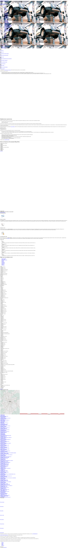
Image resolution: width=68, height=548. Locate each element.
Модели (3, 543)
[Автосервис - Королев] (42, 414)
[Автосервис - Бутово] (44, 414)
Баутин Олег (5, 547)
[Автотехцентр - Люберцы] (63, 414)
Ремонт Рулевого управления (3, 60)
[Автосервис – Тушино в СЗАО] (56, 414)
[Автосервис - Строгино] (25, 414)
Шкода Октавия (6, 12)
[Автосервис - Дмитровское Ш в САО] (57, 414)
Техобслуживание (2, 68)
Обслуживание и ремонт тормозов (4, 53)
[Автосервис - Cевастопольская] (45, 414)
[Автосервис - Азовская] (52, 414)
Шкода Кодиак (6, 14)
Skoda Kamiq (6, 17)
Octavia (5, 32)
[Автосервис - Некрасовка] (26, 414)
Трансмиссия (3, 263)
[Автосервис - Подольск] (49, 414)
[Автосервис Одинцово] (21, 414)
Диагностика (6, 19)
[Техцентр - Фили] (20, 414)
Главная (3, 542)
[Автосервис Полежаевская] (24, 414)
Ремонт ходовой (2, 65)
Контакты (4, 37)
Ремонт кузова (3, 259)
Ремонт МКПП (6, 21)
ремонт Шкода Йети (6, 139)
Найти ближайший (2, 212)
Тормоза (3, 264)
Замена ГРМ (6, 20)
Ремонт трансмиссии (7, 27)
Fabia (5, 36)
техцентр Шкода (13, 126)
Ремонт (2, 544)
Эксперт (6, 11)
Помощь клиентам (2, 3)
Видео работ (6, 10)
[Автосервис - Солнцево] (60, 414)
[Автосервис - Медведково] (54, 414)
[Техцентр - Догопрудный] (37, 414)
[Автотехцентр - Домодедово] (40, 414)
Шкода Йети (3, 47)
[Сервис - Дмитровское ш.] (61, 414)
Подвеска (3, 260)
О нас (3, 7)
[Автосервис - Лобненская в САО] (46, 414)
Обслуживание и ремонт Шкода (5, 46)
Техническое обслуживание (8, 30)
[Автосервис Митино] (31, 414)
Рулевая (3, 261)
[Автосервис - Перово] (53, 414)
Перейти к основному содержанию (4, 0)
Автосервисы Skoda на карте (3, 4)
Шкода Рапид (6, 13)
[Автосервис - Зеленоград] (29, 414)
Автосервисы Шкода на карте (3, 1)
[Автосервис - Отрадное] (35, 414)
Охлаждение (3, 262)
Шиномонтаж (6, 31)
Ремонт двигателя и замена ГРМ (4, 55)
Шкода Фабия (6, 16)
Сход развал (6, 28)
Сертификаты (6, 9)
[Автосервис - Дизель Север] (59, 414)
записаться (8, 238)
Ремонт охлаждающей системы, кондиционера (6, 58)
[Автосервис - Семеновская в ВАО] (43, 414)
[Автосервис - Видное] (55, 414)
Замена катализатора (7, 29)
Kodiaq (5, 34)
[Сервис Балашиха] (22, 414)
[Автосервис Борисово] (62, 414)
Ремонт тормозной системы (8, 26)
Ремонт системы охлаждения (8, 25)
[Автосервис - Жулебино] (34, 414)
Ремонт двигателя (7, 22)
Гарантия (6, 8)
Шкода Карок (2, 528)
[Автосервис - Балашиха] (36, 414)
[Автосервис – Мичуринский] (51, 414)
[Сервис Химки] (23, 414)
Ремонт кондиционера (7, 23)
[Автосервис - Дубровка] (32, 414)
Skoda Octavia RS (7, 18)
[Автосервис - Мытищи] (33, 414)
